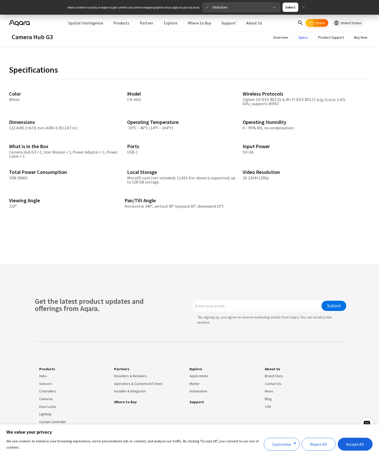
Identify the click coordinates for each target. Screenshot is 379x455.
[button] (300, 23)
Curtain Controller (52, 421)
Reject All (318, 444)
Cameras (46, 399)
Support (197, 402)
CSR (268, 406)
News (269, 391)
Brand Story (274, 376)
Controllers (47, 391)
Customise (281, 444)
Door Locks (47, 406)
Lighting (45, 414)
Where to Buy (125, 402)
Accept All (355, 444)
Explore (196, 369)
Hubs (43, 376)
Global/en (219, 7)
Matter (195, 383)
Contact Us (273, 383)
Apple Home (199, 376)
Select (290, 7)
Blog (268, 399)
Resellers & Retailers (130, 376)
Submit (334, 306)
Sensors (45, 383)
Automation (198, 391)
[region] (189, 439)
